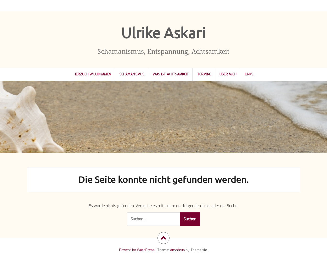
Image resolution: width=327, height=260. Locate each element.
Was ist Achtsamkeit (171, 74)
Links (249, 74)
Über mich (228, 74)
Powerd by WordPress (137, 250)
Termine (204, 74)
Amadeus (177, 250)
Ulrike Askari (163, 32)
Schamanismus (131, 74)
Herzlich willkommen (92, 74)
